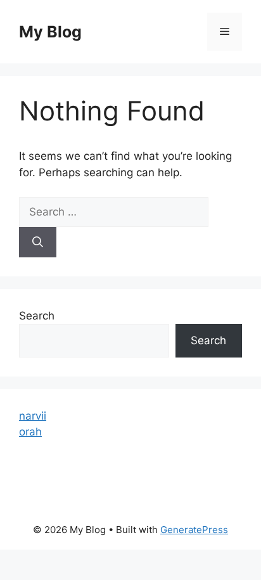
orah (30, 431)
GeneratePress (194, 530)
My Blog (50, 31)
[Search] (37, 242)
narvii (32, 415)
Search (36, 315)
